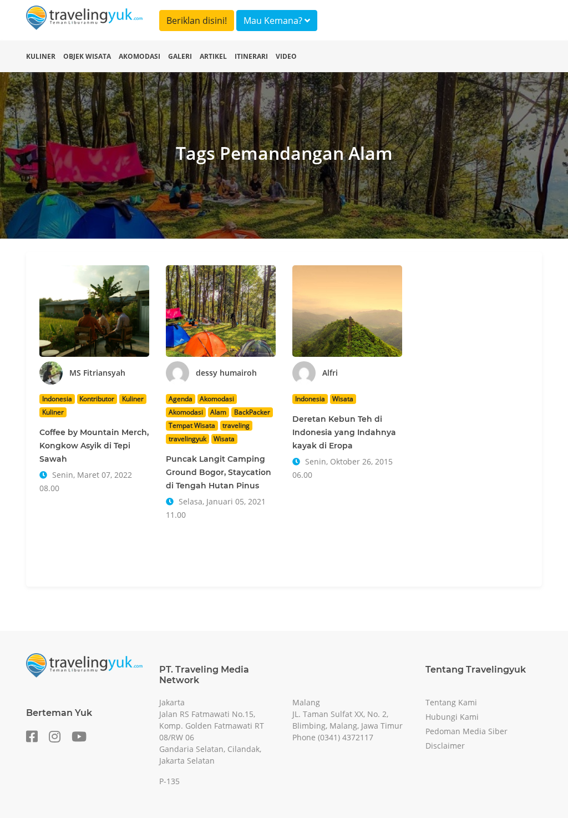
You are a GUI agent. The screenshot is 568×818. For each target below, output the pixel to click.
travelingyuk (187, 438)
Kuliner (40, 56)
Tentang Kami (451, 702)
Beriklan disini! (196, 20)
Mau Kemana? (274, 20)
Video (286, 56)
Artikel (213, 56)
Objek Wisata (87, 56)
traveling (236, 425)
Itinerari (251, 56)
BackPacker (252, 412)
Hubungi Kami (452, 716)
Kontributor (96, 398)
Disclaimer (445, 745)
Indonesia (57, 398)
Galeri (180, 56)
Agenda (180, 398)
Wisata (224, 438)
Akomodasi (139, 56)
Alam (218, 412)
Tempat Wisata (192, 425)
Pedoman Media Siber (466, 731)
